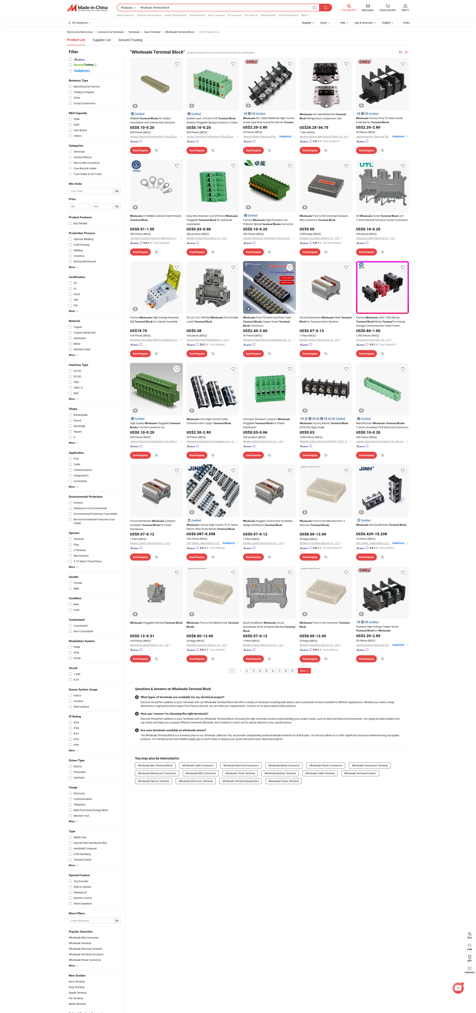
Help (342, 22)
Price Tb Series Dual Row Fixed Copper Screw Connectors (267, 321)
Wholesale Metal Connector (284, 765)
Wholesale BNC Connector (201, 773)
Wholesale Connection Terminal (370, 765)
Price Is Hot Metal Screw (212, 624)
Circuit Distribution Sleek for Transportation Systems (326, 319)
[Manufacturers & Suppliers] (87, 8)
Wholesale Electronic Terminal (196, 781)
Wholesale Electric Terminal (153, 781)
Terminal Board (268, 15)
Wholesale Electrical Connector (241, 765)
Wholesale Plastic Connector (325, 765)
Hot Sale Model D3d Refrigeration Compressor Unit (323, 116)
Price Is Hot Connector (325, 624)
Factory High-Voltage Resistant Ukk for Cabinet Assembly (154, 319)
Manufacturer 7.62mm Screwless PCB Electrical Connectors (382, 425)
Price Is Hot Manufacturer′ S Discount (322, 523)
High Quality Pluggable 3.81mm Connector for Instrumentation (155, 425)
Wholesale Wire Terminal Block (155, 765)
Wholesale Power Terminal (283, 781)
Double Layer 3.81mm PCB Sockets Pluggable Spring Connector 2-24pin (212, 120)
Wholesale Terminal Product (360, 773)
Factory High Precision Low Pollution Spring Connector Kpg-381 (268, 222)
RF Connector (234, 15)
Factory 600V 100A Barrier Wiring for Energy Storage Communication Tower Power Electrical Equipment (380, 322)
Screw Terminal (197, 15)
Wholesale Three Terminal (240, 773)
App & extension (363, 22)
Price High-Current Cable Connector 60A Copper (208, 421)
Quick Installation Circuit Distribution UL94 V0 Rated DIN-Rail (269, 626)
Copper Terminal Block (175, 15)
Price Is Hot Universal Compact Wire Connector (324, 218)
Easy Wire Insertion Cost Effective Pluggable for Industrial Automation (212, 220)
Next (303, 670)
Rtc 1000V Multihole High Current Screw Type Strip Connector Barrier (269, 120)
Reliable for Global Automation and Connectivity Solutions (152, 120)
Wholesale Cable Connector (198, 765)
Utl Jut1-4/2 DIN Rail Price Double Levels (212, 319)
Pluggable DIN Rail (156, 622)
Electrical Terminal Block (149, 15)
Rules (406, 22)
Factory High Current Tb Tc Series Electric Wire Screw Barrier (212, 527)
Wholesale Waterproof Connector (157, 773)
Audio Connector (216, 15)
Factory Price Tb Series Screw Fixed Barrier (379, 120)
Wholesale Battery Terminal (280, 773)
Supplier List (102, 40)
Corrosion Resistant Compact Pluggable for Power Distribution (266, 423)
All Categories (80, 22)
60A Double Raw (381, 525)
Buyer (323, 22)
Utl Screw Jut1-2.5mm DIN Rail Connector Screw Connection (382, 218)
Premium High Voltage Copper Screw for (377, 628)
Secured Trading (130, 40)
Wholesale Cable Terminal (320, 773)
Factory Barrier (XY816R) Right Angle (324, 425)
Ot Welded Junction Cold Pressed (155, 217)
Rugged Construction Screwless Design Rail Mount (268, 523)
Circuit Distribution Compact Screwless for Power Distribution (153, 525)
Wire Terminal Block (288, 15)
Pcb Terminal (251, 15)
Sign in (405, 10)
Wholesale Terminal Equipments (240, 781)
